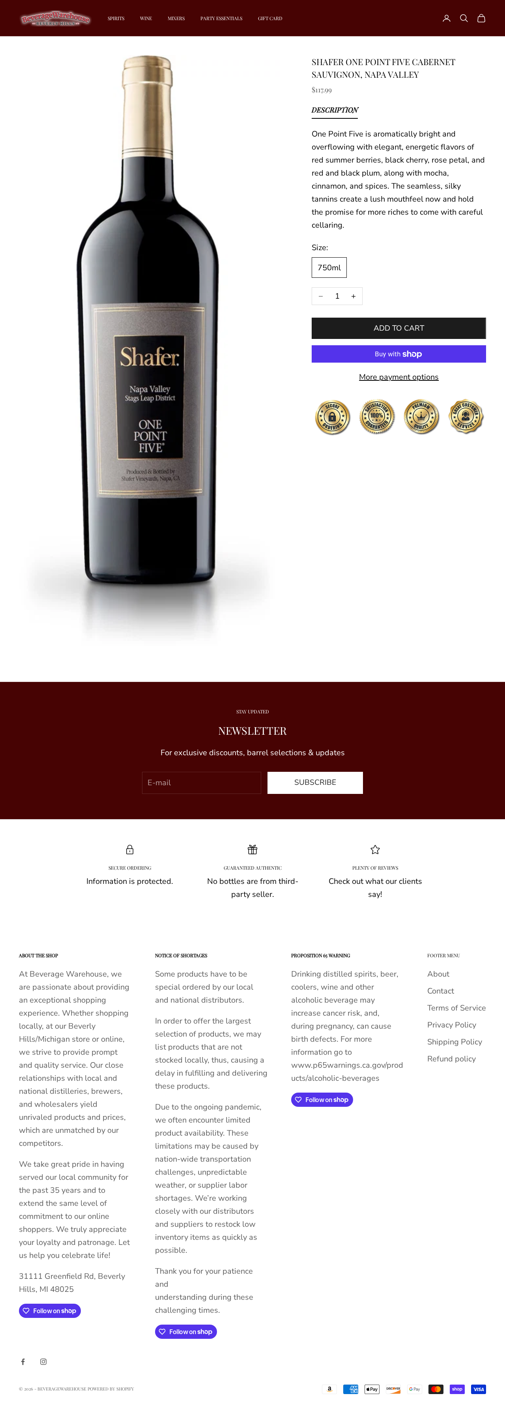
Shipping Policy (454, 1042)
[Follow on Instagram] (43, 1362)
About (438, 974)
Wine (146, 18)
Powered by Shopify (111, 1389)
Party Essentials (221, 18)
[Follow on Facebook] (23, 1362)
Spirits (116, 18)
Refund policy (451, 1059)
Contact (440, 991)
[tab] (335, 112)
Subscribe (315, 782)
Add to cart (399, 328)
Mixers (176, 18)
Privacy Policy (451, 1025)
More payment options (399, 377)
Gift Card (270, 18)
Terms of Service (456, 1008)
